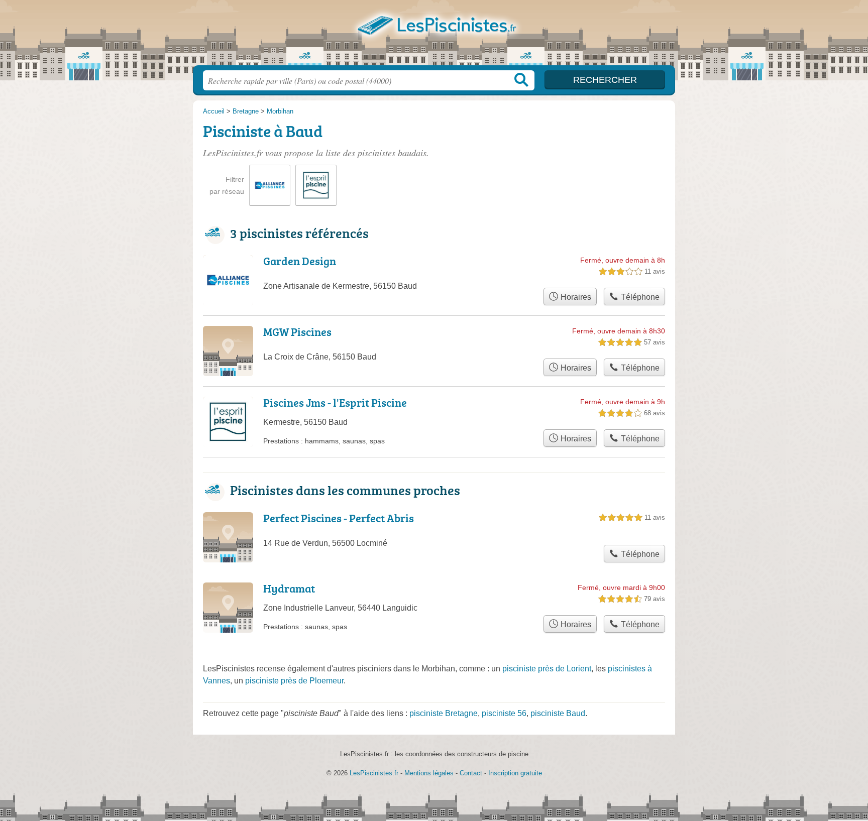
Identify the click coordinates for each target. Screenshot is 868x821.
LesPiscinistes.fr (434, 35)
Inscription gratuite (515, 773)
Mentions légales (429, 773)
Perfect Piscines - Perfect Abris (338, 518)
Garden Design (299, 261)
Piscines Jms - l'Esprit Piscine (335, 402)
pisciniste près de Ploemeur (294, 680)
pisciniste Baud (557, 713)
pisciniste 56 (504, 713)
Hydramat (289, 588)
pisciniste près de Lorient (546, 668)
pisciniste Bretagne (443, 713)
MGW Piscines (297, 331)
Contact (471, 773)
